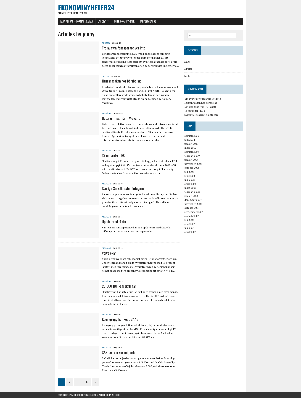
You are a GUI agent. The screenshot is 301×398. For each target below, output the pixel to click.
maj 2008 (189, 179)
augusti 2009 (191, 151)
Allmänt (106, 113)
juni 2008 (189, 176)
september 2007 (193, 212)
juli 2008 (189, 171)
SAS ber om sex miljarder (119, 352)
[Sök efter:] (211, 35)
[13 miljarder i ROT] (78, 169)
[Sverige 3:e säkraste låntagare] (78, 203)
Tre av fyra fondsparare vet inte (123, 48)
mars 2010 (190, 147)
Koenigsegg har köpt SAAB (120, 319)
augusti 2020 (191, 135)
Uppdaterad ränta (114, 221)
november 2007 (193, 204)
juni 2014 (189, 139)
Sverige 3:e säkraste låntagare (123, 188)
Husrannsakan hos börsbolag (121, 81)
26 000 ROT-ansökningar (119, 286)
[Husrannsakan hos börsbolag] (78, 95)
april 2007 (190, 232)
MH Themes (116, 395)
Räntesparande (148, 21)
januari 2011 (191, 143)
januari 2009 (191, 159)
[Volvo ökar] (78, 267)
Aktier (105, 76)
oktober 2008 (192, 167)
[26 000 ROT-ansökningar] (78, 300)
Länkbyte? (103, 21)
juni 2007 (189, 224)
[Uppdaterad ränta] (78, 236)
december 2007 (193, 200)
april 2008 (190, 184)
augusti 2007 (191, 216)
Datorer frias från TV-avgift (121, 118)
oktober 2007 (192, 207)
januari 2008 (191, 196)
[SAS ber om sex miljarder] (78, 367)
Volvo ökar (109, 253)
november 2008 (193, 163)
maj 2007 (189, 228)
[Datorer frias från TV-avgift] (78, 132)
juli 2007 (189, 220)
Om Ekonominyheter (124, 21)
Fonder (106, 43)
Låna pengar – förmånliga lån (76, 21)
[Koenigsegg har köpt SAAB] (78, 333)
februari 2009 (192, 156)
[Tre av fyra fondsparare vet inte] (78, 62)
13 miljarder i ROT (114, 155)
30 (86, 382)
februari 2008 (192, 192)
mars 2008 (190, 187)
